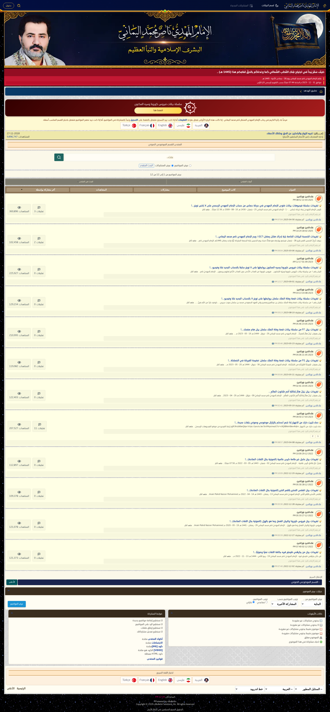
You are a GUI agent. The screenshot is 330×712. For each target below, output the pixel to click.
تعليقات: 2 (39, 242)
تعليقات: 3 (39, 211)
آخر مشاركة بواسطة (45, 189)
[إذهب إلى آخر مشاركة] (273, 219)
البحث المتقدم (146, 166)
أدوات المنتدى (246, 182)
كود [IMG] (157, 646)
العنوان (292, 189)
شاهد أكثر (206, 210)
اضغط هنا (158, 110)
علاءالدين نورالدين (305, 197)
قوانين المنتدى (155, 659)
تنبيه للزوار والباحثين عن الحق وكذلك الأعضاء (290, 133)
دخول (8, 5)
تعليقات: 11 (39, 428)
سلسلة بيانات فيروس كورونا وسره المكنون (158, 104)
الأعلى (12, 582)
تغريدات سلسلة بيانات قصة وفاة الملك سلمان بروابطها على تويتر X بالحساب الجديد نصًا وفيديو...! (269, 299)
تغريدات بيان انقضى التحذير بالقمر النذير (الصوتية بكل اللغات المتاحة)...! (282, 490)
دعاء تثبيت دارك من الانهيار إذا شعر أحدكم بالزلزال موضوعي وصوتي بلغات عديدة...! (276, 422)
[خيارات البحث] (19, 6)
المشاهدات (101, 189)
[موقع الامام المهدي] (301, 5)
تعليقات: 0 (39, 273)
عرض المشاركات (162, 165)
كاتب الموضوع (228, 189)
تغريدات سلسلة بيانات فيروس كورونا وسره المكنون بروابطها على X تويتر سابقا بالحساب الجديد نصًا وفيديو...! (264, 267)
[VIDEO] (158, 650)
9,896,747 (12, 137)
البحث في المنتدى (86, 182)
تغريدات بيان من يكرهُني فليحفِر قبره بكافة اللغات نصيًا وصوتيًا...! (285, 552)
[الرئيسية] (324, 5)
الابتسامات (157, 643)
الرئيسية (21, 688)
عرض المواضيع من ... (312, 599)
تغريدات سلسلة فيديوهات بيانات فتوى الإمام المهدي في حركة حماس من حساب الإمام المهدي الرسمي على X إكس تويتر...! (254, 206)
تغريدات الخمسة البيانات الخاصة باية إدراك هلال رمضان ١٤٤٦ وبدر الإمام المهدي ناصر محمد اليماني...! (267, 236)
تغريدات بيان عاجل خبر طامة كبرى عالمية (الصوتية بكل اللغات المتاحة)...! (281, 459)
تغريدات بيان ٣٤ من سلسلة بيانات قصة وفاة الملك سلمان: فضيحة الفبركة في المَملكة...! (273, 360)
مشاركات (165, 189)
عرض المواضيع (181, 165)
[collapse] (8, 590)
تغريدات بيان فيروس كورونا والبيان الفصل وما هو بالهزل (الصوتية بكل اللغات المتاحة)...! (274, 521)
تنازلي (249, 602)
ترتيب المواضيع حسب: (287, 599)
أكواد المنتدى (155, 639)
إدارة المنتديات (316, 137)
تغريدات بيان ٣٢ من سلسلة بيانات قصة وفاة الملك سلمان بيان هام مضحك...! (279, 329)
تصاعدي (261, 602)
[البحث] (59, 157)
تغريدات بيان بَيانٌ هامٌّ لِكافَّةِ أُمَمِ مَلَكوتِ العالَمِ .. (293, 392)
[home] (321, 91)
